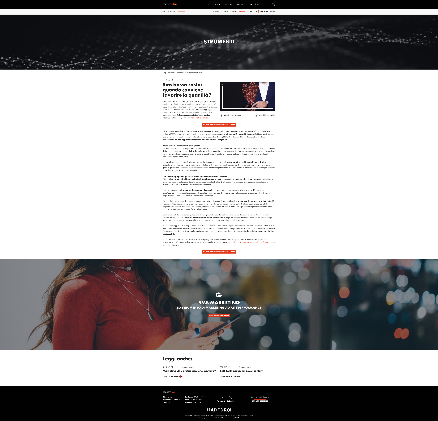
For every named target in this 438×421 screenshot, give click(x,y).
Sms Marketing (219, 302)
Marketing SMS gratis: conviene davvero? (189, 370)
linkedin (230, 401)
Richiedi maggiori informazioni (219, 124)
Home (207, 4)
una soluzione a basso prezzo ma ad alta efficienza (249, 242)
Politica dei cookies (231, 416)
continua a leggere (219, 315)
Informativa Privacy (220, 416)
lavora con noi (260, 401)
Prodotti (239, 4)
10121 (167, 402)
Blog (259, 4)
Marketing (216, 11)
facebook (221, 401)
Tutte (250, 11)
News (226, 11)
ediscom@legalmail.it (246, 416)
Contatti (250, 4)
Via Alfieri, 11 (171, 399)
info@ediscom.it (196, 402)
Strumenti (242, 11)
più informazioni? (265, 11)
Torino (167, 397)
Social (233, 11)
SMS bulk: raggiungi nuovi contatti (241, 370)
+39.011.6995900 (200, 397)
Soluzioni (228, 4)
